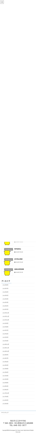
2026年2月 (5, 306)
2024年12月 (6, 344)
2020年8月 (5, 382)
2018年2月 (5, 389)
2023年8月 (5, 368)
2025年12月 (6, 313)
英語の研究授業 (19, 269)
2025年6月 (5, 334)
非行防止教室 (18, 259)
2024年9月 (5, 354)
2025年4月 (5, 340)
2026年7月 (5, 288)
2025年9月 (5, 323)
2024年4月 (5, 365)
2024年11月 (6, 348)
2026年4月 (5, 299)
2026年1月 (5, 309)
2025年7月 (5, 330)
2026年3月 (5, 302)
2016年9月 (5, 400)
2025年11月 (6, 316)
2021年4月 (5, 375)
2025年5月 (5, 337)
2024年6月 (5, 361)
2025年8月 (5, 327)
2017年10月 (6, 393)
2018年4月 (5, 386)
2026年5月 (5, 295)
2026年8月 (5, 285)
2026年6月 (5, 292)
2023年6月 (5, 372)
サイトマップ (4, 412)
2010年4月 (5, 403)
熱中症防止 (17, 249)
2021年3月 (5, 379)
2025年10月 (6, 320)
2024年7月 (5, 358)
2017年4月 (5, 396)
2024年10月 (6, 351)
